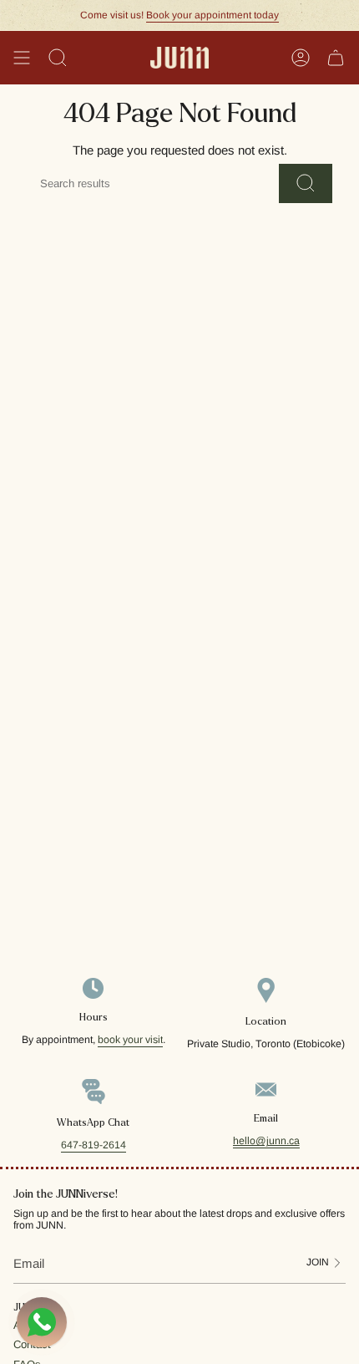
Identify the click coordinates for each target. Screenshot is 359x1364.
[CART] (335, 57)
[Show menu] (21, 57)
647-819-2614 (93, 1145)
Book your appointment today (212, 15)
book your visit (130, 1040)
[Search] (305, 183)
